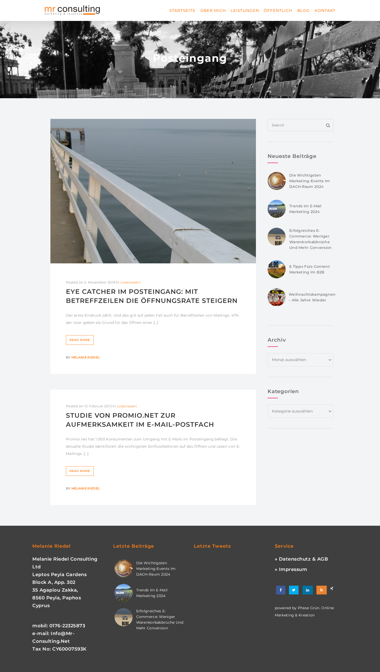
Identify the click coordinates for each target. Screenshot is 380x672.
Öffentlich (278, 10)
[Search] (328, 125)
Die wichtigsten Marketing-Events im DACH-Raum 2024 (309, 181)
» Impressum (291, 569)
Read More (80, 340)
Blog (303, 10)
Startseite (182, 10)
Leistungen (245, 10)
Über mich (213, 10)
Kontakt (325, 10)
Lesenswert (130, 282)
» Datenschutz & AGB (301, 559)
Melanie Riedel (85, 357)
